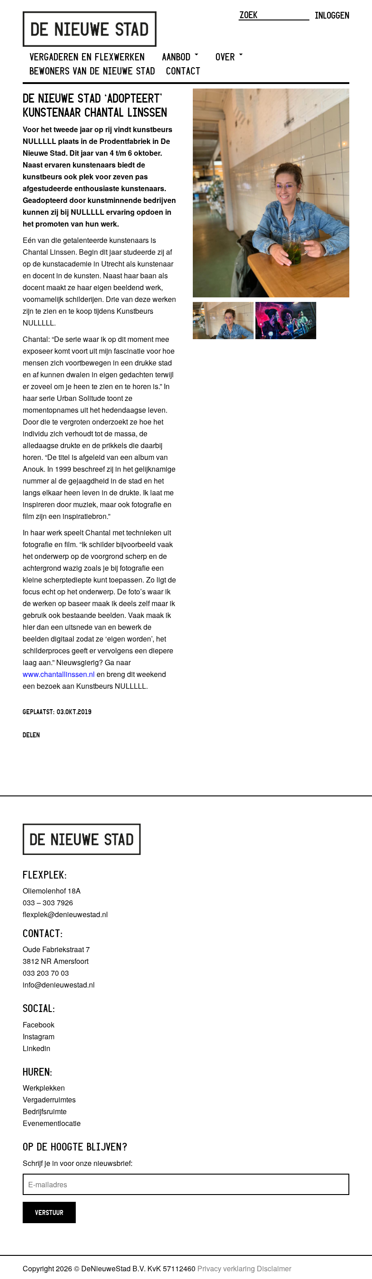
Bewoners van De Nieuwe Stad (92, 71)
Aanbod (178, 57)
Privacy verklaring (226, 1268)
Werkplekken (44, 1087)
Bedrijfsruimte (45, 1111)
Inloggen (332, 15)
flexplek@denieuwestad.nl (65, 914)
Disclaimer (274, 1268)
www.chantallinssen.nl (59, 674)
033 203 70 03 (46, 973)
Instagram (38, 1036)
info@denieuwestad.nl (59, 984)
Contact (183, 71)
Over (226, 57)
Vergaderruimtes (49, 1099)
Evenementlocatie (52, 1123)
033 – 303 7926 (48, 902)
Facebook (38, 1024)
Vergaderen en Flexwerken (87, 57)
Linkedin (36, 1048)
